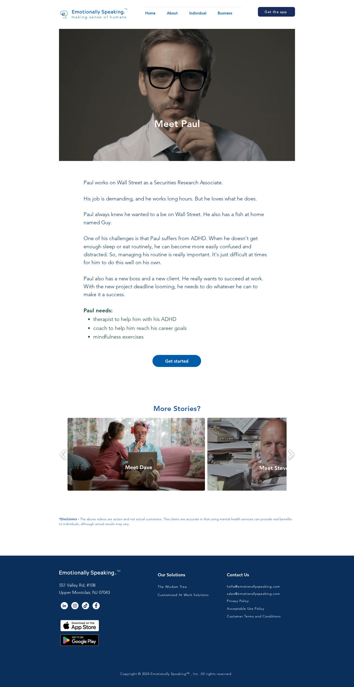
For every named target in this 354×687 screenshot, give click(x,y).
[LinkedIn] (64, 605)
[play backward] (63, 454)
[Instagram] (75, 605)
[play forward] (290, 454)
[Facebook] (96, 605)
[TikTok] (85, 605)
